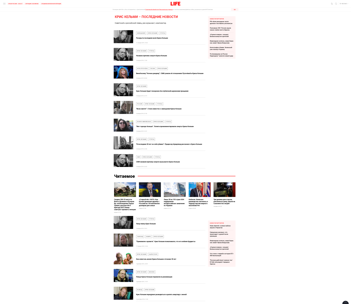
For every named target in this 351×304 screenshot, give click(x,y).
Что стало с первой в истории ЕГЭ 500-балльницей (221, 255)
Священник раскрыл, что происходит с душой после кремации (219, 234)
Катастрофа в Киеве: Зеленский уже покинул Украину (221, 48)
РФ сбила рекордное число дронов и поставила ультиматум (221, 22)
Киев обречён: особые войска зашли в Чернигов (220, 227)
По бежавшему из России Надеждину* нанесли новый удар (221, 55)
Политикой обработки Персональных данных (159, 9)
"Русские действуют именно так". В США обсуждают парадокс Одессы (221, 262)
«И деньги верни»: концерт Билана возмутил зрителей (219, 35)
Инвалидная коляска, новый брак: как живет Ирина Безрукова (222, 42)
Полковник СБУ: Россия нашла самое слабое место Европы (220, 29)
